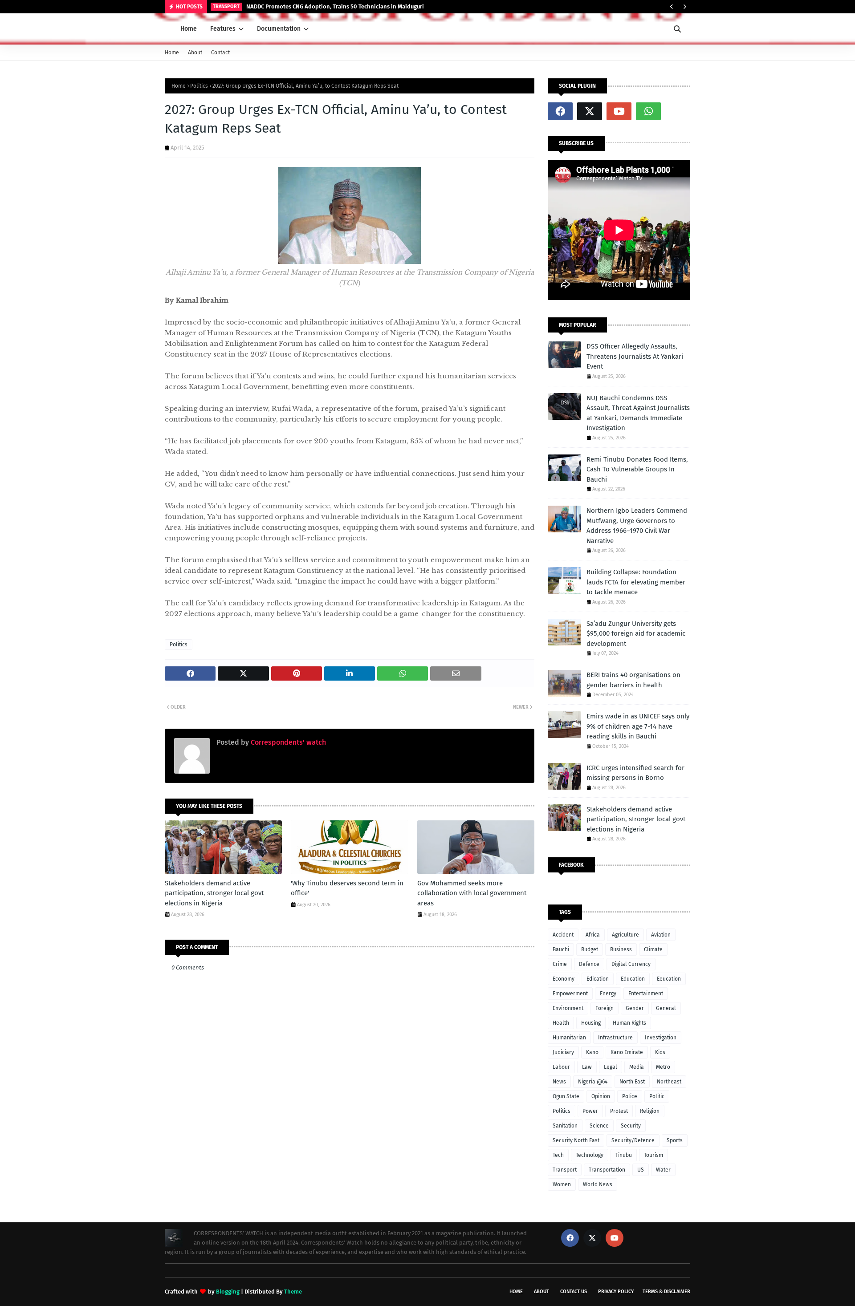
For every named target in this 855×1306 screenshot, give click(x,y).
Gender (635, 1008)
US (640, 1170)
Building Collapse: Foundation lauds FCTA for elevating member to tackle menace (635, 582)
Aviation (661, 935)
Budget (589, 949)
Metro (663, 1067)
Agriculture (625, 935)
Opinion (600, 1096)
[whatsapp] (648, 111)
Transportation (607, 1170)
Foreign (604, 1008)
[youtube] (619, 111)
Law (587, 1067)
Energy (608, 993)
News (559, 1082)
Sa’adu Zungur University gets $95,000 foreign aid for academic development (635, 634)
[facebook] (560, 111)
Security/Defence (633, 1140)
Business (621, 949)
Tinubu (623, 1155)
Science (599, 1126)
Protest (619, 1111)
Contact (220, 52)
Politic (656, 1096)
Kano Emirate (627, 1052)
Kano (592, 1052)
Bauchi (561, 949)
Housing (591, 1023)
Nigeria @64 (592, 1082)
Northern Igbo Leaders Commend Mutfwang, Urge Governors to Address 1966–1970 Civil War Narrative (636, 526)
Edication (597, 979)
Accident (563, 935)
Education (633, 979)
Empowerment (570, 993)
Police (629, 1096)
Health (561, 1023)
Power (590, 1111)
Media (636, 1067)
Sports (675, 1140)
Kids (660, 1052)
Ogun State (566, 1096)
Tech (558, 1155)
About (195, 52)
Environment (568, 1008)
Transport (565, 1170)
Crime (560, 964)
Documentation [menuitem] (279, 28)
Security (631, 1126)
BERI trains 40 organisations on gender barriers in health (633, 680)
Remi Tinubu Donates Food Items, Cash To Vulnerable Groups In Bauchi (637, 469)
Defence (589, 964)
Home (172, 52)
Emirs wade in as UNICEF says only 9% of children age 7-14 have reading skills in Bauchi (637, 726)
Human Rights (629, 1023)
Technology (589, 1155)
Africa (593, 935)
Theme (293, 1291)
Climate (653, 949)
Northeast (669, 1082)
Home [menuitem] (188, 28)
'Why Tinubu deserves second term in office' (347, 888)
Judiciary (563, 1052)
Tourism (653, 1155)
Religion (650, 1111)
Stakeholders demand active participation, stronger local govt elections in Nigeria (214, 893)
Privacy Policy (616, 1291)
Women (562, 1184)
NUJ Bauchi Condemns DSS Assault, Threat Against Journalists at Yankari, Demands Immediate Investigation (638, 413)
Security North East (576, 1140)
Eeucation (669, 979)
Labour (561, 1067)
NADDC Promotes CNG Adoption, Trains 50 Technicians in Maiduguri (335, 6)
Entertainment (645, 993)
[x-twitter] (589, 111)
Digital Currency (631, 964)
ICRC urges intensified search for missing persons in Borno (635, 773)
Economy (563, 979)
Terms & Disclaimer (666, 1291)
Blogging (228, 1291)
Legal (610, 1067)
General (666, 1008)
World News (597, 1184)
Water (663, 1170)
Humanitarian (569, 1037)
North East (632, 1082)
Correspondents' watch (287, 742)
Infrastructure (615, 1037)
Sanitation (565, 1126)
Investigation (660, 1037)
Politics (199, 86)
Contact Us (573, 1291)
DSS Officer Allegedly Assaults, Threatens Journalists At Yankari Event (634, 356)
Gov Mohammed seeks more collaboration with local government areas (471, 893)
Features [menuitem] (223, 28)
